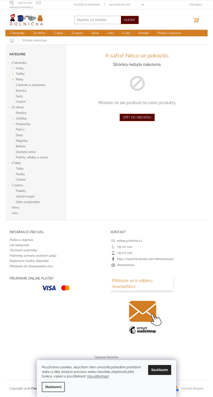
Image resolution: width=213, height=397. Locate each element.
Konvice (21, 90)
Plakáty (21, 190)
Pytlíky (20, 174)
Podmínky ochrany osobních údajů (33, 255)
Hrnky (20, 68)
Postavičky (23, 124)
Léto (15, 213)
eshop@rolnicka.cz (129, 240)
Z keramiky (19, 62)
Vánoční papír (25, 196)
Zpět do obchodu (137, 117)
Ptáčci (20, 129)
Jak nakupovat (119, 4)
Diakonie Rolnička (106, 357)
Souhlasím (159, 370)
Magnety (22, 140)
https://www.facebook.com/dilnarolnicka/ (145, 259)
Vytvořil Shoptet (192, 388)
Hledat (129, 20)
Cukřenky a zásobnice (31, 85)
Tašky (20, 168)
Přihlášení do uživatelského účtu (31, 266)
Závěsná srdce (26, 152)
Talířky (20, 73)
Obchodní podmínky (23, 250)
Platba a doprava (87, 4)
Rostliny (21, 113)
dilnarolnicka (125, 265)
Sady (19, 96)
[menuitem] (17, 33)
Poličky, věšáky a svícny (32, 157)
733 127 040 (125, 246)
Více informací (98, 376)
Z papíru (17, 185)
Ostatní (21, 101)
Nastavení (53, 387)
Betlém (21, 146)
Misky (20, 79)
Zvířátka (21, 118)
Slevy (15, 207)
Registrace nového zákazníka (29, 261)
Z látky (16, 163)
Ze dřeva (18, 107)
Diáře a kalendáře (28, 202)
